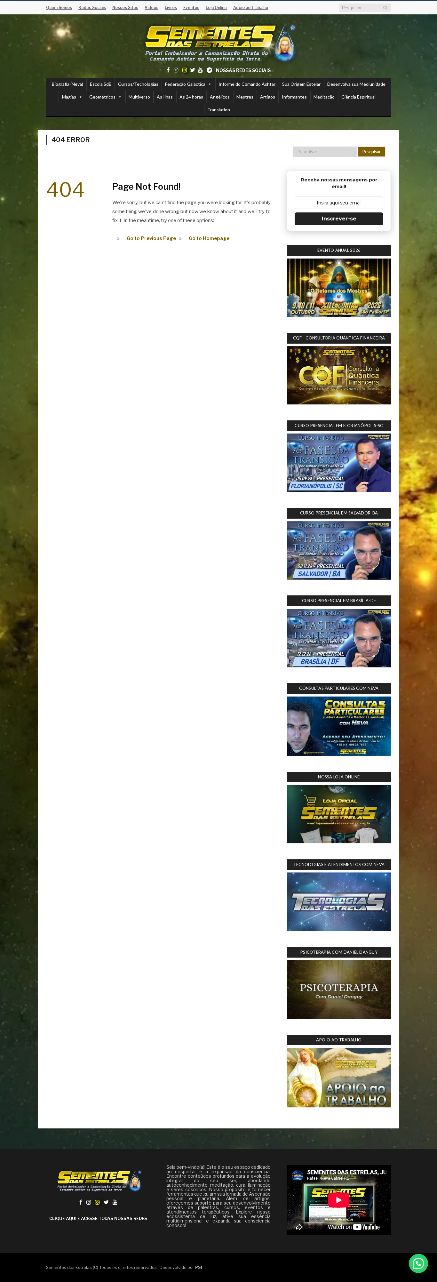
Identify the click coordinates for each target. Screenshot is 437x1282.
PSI (198, 1267)
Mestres (244, 97)
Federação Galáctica (185, 84)
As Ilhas (165, 97)
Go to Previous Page (151, 238)
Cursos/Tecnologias (138, 84)
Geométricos (102, 97)
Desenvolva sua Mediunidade (356, 84)
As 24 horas (191, 97)
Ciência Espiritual (358, 97)
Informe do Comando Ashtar (247, 84)
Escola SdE (100, 84)
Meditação (324, 97)
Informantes (294, 97)
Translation (218, 109)
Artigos (267, 97)
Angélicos (220, 97)
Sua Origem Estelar (301, 84)
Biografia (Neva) (67, 84)
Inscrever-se (339, 219)
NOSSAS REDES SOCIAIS (243, 70)
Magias (69, 97)
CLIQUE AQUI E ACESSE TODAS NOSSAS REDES (98, 1218)
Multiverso (139, 97)
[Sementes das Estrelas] (218, 42)
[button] (418, 1263)
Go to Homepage (209, 238)
